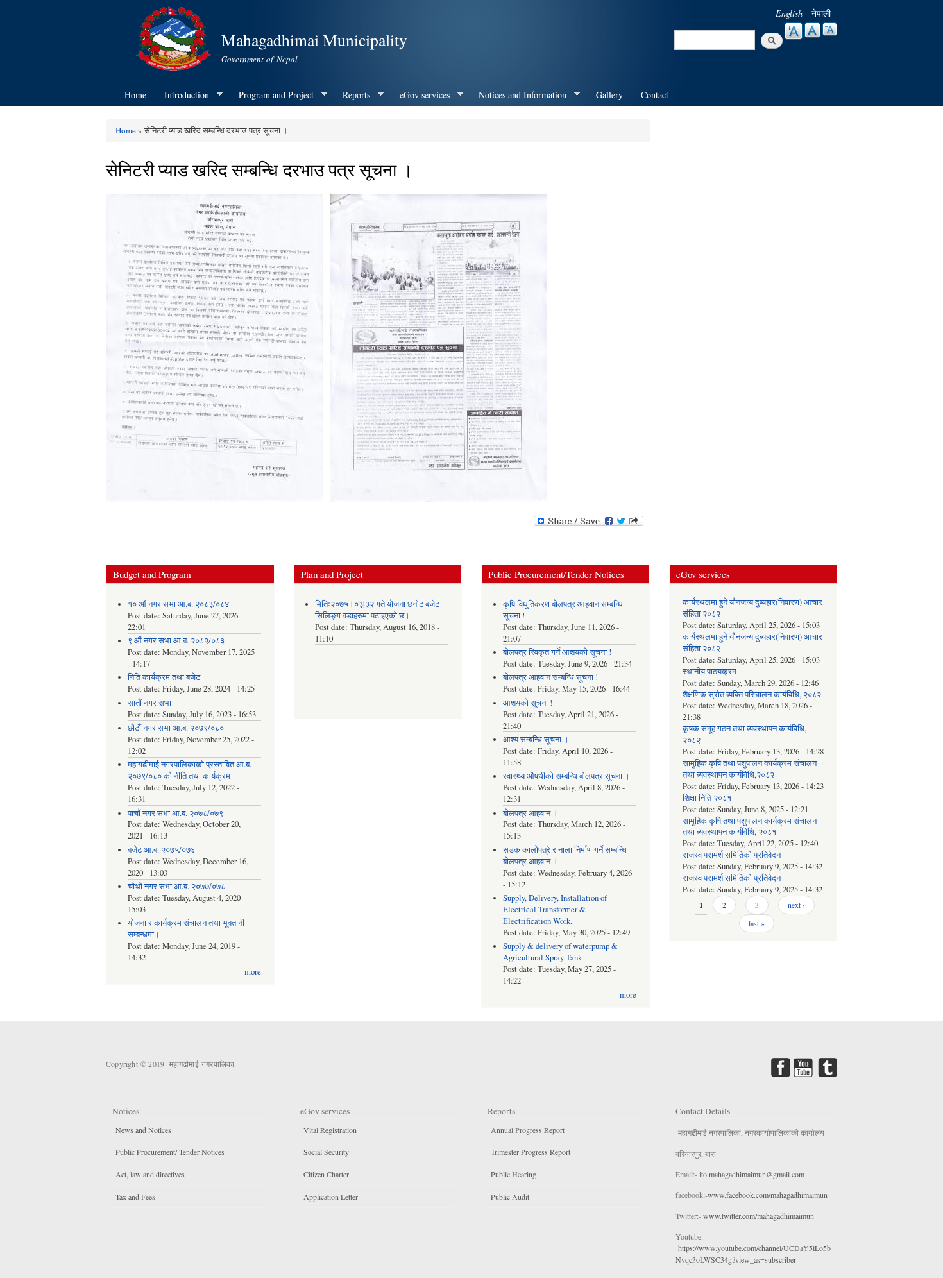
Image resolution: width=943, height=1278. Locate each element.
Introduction (182, 95)
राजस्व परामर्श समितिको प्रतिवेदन (732, 854)
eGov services (420, 95)
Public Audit (510, 1196)
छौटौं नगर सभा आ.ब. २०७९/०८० (176, 727)
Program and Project (272, 95)
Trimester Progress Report (530, 1151)
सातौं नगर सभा (149, 702)
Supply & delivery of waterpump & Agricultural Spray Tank (560, 952)
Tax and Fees (135, 1196)
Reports (352, 95)
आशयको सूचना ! (527, 702)
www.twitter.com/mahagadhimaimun (758, 1216)
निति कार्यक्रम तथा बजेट (164, 677)
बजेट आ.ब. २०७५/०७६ (161, 849)
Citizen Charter (326, 1174)
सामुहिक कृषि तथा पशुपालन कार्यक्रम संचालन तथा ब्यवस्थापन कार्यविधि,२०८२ (750, 769)
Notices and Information (518, 95)
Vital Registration (330, 1130)
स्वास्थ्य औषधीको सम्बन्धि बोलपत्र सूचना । (566, 776)
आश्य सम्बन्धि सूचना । (536, 739)
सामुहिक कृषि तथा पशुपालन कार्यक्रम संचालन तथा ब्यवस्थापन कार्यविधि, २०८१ (750, 826)
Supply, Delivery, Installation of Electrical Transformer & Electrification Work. (555, 909)
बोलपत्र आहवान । (530, 813)
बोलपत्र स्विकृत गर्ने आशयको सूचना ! (557, 652)
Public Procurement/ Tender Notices (170, 1151)
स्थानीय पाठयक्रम (709, 671)
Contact (654, 95)
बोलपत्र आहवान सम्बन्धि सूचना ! (550, 677)
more (252, 971)
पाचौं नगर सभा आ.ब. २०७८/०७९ (175, 813)
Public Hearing (513, 1174)
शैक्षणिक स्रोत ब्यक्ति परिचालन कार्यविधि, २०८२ (752, 694)
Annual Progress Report (528, 1130)
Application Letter (330, 1196)
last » (757, 923)
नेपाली (821, 13)
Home (135, 95)
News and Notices (143, 1130)
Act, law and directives (150, 1174)
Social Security (326, 1151)
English (789, 13)
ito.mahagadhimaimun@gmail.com (751, 1174)
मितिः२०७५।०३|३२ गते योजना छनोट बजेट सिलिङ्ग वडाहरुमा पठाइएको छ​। (377, 610)
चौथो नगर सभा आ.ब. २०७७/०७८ (176, 886)
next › (796, 904)
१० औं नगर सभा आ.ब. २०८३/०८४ (178, 604)
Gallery (609, 95)
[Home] (175, 37)
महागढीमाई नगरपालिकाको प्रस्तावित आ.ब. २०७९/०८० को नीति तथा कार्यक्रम (189, 770)
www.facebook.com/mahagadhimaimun (768, 1194)
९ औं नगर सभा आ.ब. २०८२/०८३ (176, 640)
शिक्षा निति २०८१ (707, 797)
